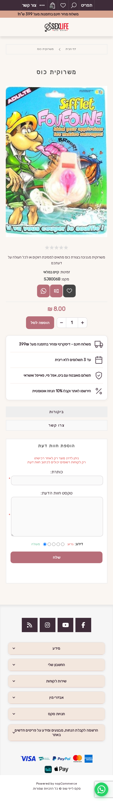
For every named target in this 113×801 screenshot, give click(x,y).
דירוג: (79, 544)
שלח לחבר (56, 291)
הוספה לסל (40, 323)
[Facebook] (83, 625)
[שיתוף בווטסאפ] (43, 291)
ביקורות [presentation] (56, 412)
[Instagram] (47, 625)
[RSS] (30, 625)
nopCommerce (66, 783)
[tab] (56, 411)
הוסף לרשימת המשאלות (69, 291)
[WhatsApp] (101, 789)
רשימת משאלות (63, 5)
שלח (56, 557)
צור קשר (29, 5)
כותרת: (56, 471)
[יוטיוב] (65, 625)
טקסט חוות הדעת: (57, 493)
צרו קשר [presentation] (57, 425)
